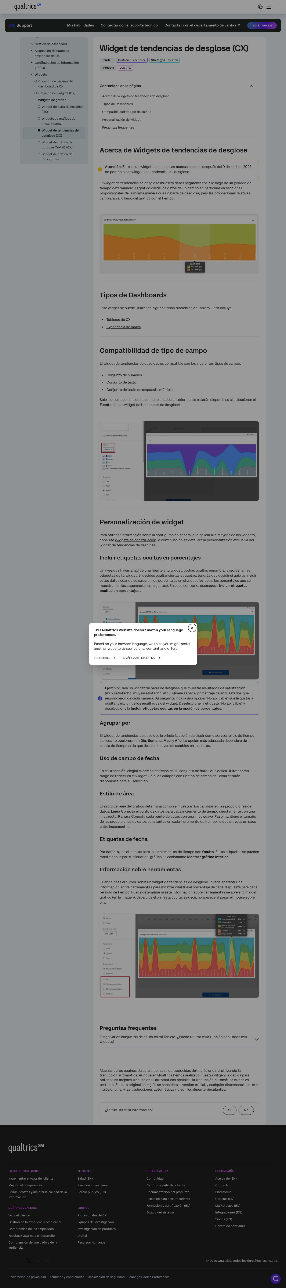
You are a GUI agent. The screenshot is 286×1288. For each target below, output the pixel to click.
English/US (102, 657)
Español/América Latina (138, 657)
